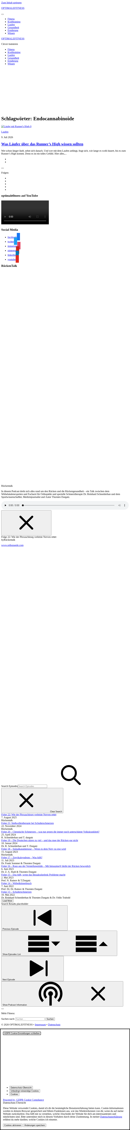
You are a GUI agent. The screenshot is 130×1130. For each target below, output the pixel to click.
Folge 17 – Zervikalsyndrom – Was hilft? (21, 857)
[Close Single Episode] (26, 523)
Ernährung (13, 30)
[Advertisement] (65, 90)
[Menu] (2, 14)
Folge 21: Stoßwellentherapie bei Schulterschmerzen (27, 823)
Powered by (23, 1099)
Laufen (11, 24)
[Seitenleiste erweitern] (2, 168)
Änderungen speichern (34, 1125)
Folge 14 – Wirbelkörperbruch (16, 883)
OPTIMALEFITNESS (12, 8)
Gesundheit (13, 27)
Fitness (11, 19)
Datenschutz (54, 1024)
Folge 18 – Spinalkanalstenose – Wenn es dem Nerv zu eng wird (33, 849)
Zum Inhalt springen (11, 2)
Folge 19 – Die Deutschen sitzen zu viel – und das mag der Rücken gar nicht (39, 840)
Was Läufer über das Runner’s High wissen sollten (42, 144)
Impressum (40, 1024)
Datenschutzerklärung (111, 1116)
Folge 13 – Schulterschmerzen (16, 892)
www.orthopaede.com (12, 545)
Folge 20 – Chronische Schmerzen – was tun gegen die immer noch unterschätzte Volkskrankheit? (50, 831)
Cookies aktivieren (12, 1125)
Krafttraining (14, 21)
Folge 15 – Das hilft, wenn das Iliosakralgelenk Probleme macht (33, 874)
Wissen (11, 33)
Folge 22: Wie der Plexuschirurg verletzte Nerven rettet (28, 814)
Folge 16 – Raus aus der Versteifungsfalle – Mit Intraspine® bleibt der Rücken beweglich (46, 866)
